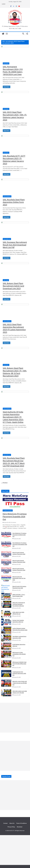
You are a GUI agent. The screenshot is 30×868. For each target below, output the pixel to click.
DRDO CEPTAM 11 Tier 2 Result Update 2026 (18, 595)
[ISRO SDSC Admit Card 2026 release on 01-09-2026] (6, 692)
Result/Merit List (6, 239)
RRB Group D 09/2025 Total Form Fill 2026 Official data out (19, 663)
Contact (5, 823)
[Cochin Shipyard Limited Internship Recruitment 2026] (6, 630)
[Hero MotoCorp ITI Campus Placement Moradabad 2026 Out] (6, 545)
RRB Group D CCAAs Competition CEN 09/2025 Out (19, 654)
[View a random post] (27, 33)
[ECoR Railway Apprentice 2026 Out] (6, 646)
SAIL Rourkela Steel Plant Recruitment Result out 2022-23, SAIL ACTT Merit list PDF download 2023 (14, 462)
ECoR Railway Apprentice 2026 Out (18, 645)
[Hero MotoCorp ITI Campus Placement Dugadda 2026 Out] (15, 501)
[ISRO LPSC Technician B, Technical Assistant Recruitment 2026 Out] (6, 605)
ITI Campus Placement (7, 510)
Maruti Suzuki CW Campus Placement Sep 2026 (19, 587)
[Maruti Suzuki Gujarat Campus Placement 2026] (6, 554)
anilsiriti (14, 522)
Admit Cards (5, 280)
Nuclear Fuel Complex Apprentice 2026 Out (18, 621)
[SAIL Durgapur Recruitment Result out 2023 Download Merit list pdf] (15, 229)
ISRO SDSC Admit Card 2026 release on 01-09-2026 (19, 691)
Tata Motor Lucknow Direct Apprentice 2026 (19, 637)
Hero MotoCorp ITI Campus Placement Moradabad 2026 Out (19, 544)
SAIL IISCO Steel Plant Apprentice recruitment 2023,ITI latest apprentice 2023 (14, 328)
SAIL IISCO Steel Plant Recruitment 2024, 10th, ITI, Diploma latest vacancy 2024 (15, 116)
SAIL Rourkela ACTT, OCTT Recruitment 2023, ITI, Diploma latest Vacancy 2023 (14, 160)
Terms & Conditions (21, 823)
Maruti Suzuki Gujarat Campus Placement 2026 (18, 553)
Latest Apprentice (7, 196)
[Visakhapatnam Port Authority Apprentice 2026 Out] (6, 674)
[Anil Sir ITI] (3, 33)
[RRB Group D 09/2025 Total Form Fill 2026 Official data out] (6, 664)
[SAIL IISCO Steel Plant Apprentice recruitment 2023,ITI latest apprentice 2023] (15, 311)
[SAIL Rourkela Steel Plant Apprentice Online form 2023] (15, 186)
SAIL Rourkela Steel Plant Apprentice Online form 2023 (14, 202)
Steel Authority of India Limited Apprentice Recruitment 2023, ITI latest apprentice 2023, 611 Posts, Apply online (13, 417)
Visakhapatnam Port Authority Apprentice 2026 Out (19, 673)
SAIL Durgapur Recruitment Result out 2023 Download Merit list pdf (15, 245)
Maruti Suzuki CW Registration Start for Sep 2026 (18, 578)
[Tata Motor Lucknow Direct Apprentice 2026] (6, 638)
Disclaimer (19, 826)
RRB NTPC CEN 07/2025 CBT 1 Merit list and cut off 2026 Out (19, 683)
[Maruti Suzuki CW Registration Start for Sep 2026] (6, 579)
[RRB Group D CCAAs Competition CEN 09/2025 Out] (6, 655)
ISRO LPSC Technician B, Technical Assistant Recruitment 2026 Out (18, 604)
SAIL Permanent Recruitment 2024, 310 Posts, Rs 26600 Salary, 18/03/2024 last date (13, 70)
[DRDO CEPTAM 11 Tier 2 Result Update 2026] (6, 596)
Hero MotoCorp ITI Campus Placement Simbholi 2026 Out (19, 534)
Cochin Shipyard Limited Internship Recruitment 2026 (19, 629)
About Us (11, 823)
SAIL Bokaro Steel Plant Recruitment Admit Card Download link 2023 (13, 286)
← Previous (4, 482)
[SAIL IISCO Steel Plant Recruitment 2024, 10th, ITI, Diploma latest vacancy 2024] (15, 98)
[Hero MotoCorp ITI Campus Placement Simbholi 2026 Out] (6, 535)
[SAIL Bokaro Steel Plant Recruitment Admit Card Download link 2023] (15, 270)
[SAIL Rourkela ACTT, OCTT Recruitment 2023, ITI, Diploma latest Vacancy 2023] (15, 142)
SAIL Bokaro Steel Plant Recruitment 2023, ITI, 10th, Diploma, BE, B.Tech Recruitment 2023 (15, 372)
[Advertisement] (15, 718)
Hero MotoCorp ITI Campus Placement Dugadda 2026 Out (15, 516)
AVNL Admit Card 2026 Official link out (18, 613)
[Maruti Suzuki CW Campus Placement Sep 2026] (6, 588)
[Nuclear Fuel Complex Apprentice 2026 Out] (6, 622)
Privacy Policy (11, 826)
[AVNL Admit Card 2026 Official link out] (6, 614)
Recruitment (6, 63)
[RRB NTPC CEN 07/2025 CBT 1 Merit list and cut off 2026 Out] (6, 684)
